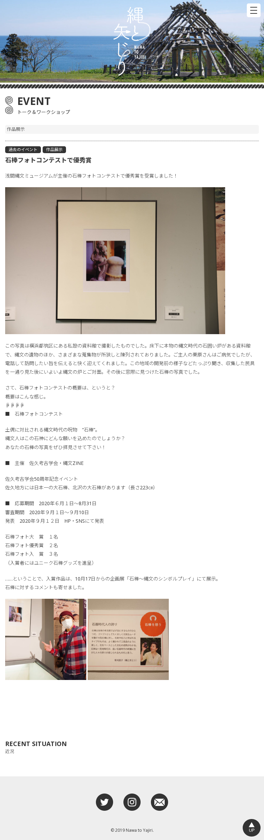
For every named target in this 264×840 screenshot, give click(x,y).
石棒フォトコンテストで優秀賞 (48, 160)
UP (252, 827)
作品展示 (54, 149)
